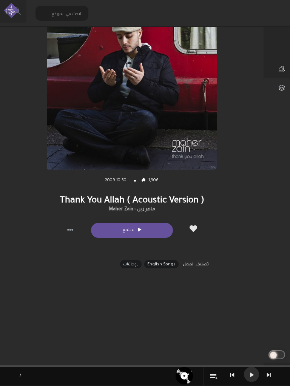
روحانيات (131, 264)
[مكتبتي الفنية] (277, 87)
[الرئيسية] (277, 31)
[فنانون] (277, 69)
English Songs (161, 264)
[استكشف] (277, 50)
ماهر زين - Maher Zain (132, 209)
